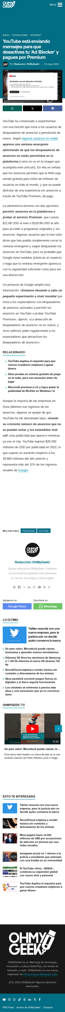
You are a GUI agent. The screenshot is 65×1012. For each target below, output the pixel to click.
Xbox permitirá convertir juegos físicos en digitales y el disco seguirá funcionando (31, 680)
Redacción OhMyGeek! (26, 64)
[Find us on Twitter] (34, 999)
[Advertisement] (32, 21)
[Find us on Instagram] (9, 999)
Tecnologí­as (20, 34)
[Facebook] (19, 587)
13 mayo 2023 (51, 64)
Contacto (48, 1007)
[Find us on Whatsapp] (14, 999)
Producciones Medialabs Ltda (40, 974)
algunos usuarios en (40, 138)
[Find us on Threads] (24, 999)
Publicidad (28, 530)
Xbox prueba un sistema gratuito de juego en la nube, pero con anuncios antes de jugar (34, 378)
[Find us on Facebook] (39, 999)
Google (23, 470)
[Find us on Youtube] (4, 999)
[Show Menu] (60, 4)
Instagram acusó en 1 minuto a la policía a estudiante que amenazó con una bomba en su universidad (41, 856)
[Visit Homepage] (9, 4)
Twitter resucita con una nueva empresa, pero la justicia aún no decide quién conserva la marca (44, 634)
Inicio (6, 34)
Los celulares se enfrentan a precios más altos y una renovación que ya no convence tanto (32, 691)
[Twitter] (24, 587)
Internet (36, 34)
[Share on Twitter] (32, 108)
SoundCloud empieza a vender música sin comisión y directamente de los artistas (31, 671)
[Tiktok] (49, 587)
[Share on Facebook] (52, 108)
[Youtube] (39, 587)
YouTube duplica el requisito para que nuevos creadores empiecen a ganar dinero (31, 365)
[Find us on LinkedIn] (29, 999)
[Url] (14, 587)
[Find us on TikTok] (19, 999)
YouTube (44, 530)
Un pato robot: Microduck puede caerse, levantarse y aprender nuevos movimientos (31, 650)
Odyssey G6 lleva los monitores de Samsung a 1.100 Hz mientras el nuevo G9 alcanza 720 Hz (32, 661)
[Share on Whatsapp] (12, 108)
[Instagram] (34, 587)
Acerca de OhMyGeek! (28, 1007)
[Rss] (44, 587)
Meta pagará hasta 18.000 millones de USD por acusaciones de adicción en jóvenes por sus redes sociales (40, 840)
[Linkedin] (29, 587)
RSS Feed (8, 1007)
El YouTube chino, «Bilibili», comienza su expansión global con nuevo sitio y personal (39, 871)
